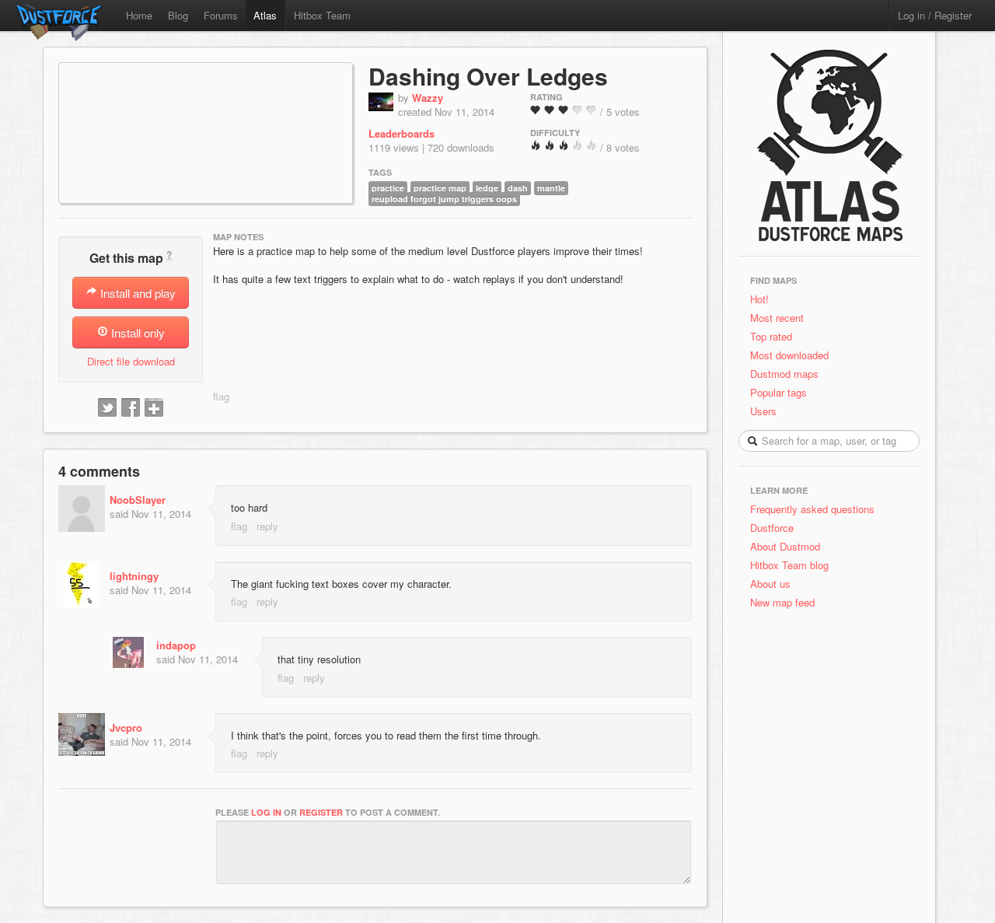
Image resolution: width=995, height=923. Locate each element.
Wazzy (427, 97)
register (321, 812)
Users (763, 411)
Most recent (777, 317)
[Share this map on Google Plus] (154, 408)
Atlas (265, 15)
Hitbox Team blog (789, 565)
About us (770, 583)
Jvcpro (126, 727)
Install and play (136, 293)
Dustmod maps (784, 373)
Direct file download (131, 361)
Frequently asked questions (812, 509)
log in (266, 812)
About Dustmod (785, 546)
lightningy (134, 575)
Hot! (759, 299)
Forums (221, 15)
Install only (136, 332)
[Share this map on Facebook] (130, 408)
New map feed (785, 602)
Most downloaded (789, 355)
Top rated (771, 336)
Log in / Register (935, 15)
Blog (178, 15)
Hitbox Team (322, 15)
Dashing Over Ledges (488, 76)
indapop (176, 645)
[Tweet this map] (107, 408)
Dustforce (772, 527)
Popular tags (778, 392)
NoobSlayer (138, 499)
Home (139, 15)
